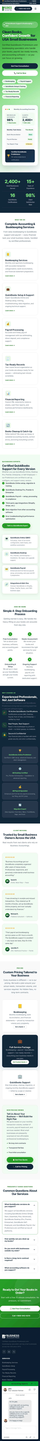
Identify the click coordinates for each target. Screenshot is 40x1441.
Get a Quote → (20, 1027)
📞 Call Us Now (20, 73)
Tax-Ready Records (9, 1373)
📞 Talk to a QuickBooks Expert (16, 526)
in (9, 1352)
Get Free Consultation (20, 66)
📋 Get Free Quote (20, 1160)
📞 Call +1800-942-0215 (20, 1316)
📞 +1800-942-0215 (23, 8)
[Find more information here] (20, 1410)
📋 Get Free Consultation (20, 1309)
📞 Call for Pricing (20, 1167)
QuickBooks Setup (8, 1366)
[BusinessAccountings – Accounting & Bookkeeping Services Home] (7, 8)
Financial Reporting (8, 1376)
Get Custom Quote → (20, 1062)
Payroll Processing (8, 1369)
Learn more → (10, 276)
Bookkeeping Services (10, 1362)
